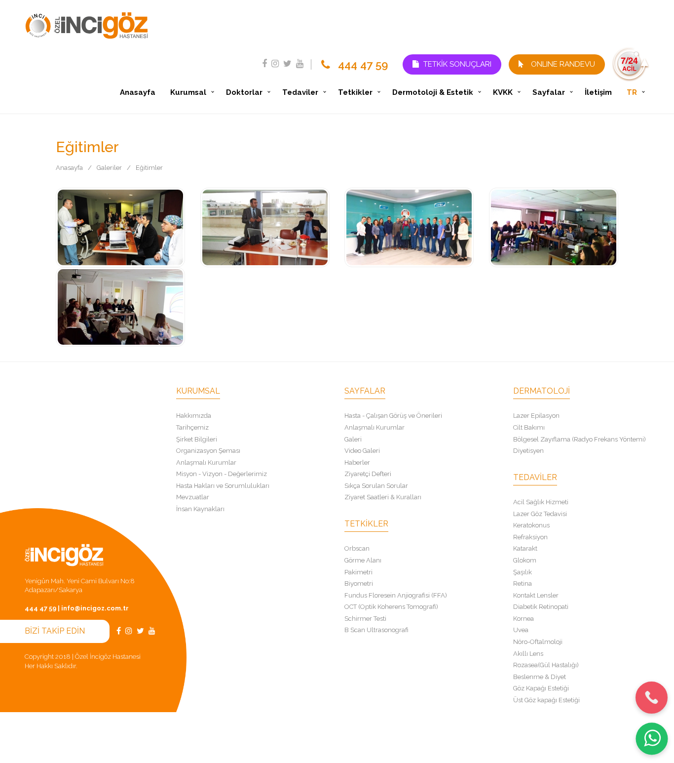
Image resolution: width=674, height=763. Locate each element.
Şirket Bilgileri (196, 439)
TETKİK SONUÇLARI (456, 64)
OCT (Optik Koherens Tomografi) (391, 606)
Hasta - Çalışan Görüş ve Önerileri (393, 415)
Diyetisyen (528, 450)
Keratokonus (531, 525)
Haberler (357, 462)
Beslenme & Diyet (539, 677)
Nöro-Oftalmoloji (537, 641)
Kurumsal (188, 92)
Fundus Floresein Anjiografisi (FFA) (395, 595)
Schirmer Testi (365, 618)
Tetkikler (355, 92)
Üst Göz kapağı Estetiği (546, 700)
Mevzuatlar (192, 497)
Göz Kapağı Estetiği (541, 688)
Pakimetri (358, 572)
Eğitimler (149, 167)
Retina (522, 583)
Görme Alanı (362, 560)
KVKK (503, 92)
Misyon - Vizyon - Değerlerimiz (221, 474)
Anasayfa (137, 92)
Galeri (353, 439)
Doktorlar (244, 92)
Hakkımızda (193, 415)
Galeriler (109, 167)
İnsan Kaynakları (200, 509)
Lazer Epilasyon (536, 415)
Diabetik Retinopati (540, 606)
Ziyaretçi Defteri (367, 474)
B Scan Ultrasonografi (376, 630)
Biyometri (358, 583)
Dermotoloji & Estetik (432, 92)
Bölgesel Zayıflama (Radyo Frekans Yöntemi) (579, 439)
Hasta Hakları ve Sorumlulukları (222, 485)
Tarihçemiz (192, 427)
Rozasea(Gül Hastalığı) (546, 665)
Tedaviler (300, 92)
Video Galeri (362, 450)
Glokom (524, 560)
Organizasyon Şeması (208, 450)
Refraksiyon (530, 537)
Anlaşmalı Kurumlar (206, 462)
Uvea (520, 630)
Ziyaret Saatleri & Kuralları (382, 497)
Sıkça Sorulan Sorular (376, 485)
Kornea (523, 618)
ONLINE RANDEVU (562, 64)
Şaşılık (522, 572)
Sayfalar (548, 92)
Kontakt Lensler (536, 595)
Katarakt (525, 548)
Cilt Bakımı (529, 427)
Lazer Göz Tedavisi (540, 514)
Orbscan (357, 548)
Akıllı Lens (528, 653)
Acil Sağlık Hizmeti (540, 502)
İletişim (598, 92)
